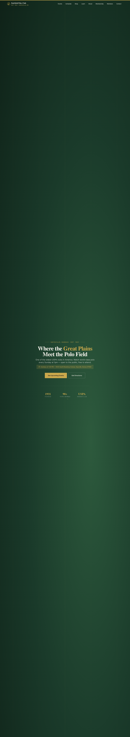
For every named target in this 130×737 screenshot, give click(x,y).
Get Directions (77, 375)
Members (110, 4)
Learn (83, 4)
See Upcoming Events (56, 375)
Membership (100, 4)
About (90, 4)
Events (60, 4)
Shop (76, 4)
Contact (118, 4)
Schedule (68, 4)
